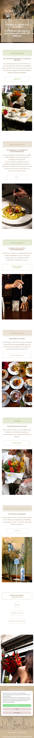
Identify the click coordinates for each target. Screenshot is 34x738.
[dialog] (17, 703)
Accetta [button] (17, 705)
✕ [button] (30, 693)
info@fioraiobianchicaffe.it (17, 689)
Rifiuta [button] (16, 709)
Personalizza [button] (17, 712)
